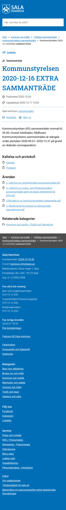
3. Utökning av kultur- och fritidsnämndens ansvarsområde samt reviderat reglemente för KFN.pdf (30, 192)
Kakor (5, 476)
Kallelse (10, 162)
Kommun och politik (20, 37)
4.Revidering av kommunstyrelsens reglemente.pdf (33, 200)
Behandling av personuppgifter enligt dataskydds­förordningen (29, 491)
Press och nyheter (11, 435)
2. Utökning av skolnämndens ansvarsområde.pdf (33, 182)
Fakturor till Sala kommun (16, 336)
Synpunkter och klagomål (16, 349)
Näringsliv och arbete (13, 382)
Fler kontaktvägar (11, 328)
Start (4, 37)
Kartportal (7, 354)
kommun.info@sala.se (22, 264)
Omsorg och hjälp (11, 387)
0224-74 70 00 (26, 259)
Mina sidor (8, 453)
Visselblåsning (10, 463)
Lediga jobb (8, 458)
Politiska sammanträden (45, 37)
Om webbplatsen (11, 480)
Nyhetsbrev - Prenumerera (16, 444)
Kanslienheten (26, 111)
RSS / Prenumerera (12, 440)
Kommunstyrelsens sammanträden (19, 40)
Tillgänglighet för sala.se (15, 485)
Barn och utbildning (12, 368)
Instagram (7, 415)
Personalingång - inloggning (17, 467)
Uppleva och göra (11, 396)
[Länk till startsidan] (13, 9)
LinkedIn (7, 420)
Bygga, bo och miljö (13, 373)
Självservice (8, 449)
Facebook (7, 411)
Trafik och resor (10, 391)
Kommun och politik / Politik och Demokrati (29, 224)
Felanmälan (8, 344)
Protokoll (11, 167)
